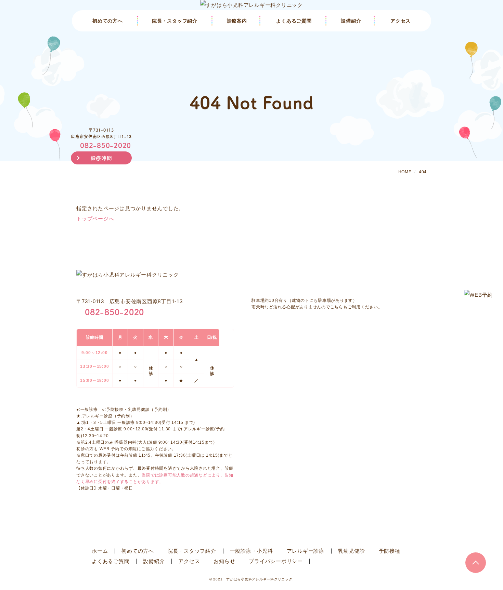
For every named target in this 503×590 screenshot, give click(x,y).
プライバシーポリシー (276, 561)
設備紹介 (351, 21)
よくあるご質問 (293, 21)
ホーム (100, 551)
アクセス (400, 21)
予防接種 (389, 551)
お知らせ (224, 561)
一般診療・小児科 (251, 551)
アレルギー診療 (305, 551)
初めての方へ (107, 21)
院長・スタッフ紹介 (174, 21)
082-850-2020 (105, 145)
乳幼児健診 (351, 551)
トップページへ (95, 219)
